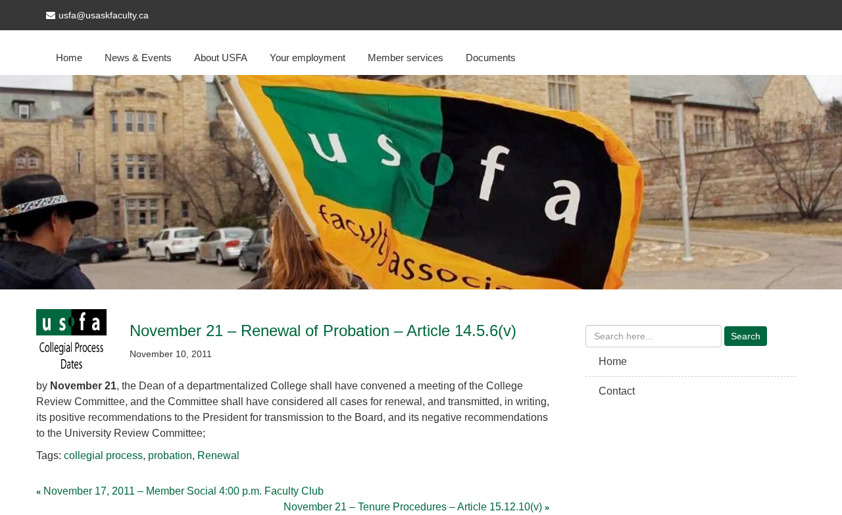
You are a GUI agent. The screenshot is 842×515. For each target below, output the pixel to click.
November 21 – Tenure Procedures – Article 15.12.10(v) (413, 506)
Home (69, 57)
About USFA (220, 57)
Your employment (307, 57)
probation (170, 455)
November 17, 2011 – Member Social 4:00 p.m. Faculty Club (183, 491)
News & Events (138, 57)
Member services (405, 57)
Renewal (218, 455)
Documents (491, 57)
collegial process (103, 455)
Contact (617, 391)
